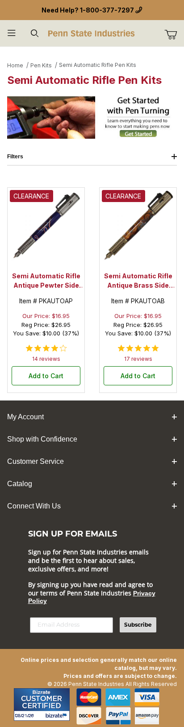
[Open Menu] (11, 33)
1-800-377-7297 (107, 10)
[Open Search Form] (34, 33)
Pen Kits (41, 65)
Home (15, 65)
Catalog (19, 483)
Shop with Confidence (42, 439)
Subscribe (138, 624)
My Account (25, 417)
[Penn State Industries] (92, 32)
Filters (15, 156)
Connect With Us (34, 506)
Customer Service (35, 461)
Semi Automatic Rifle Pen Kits (97, 65)
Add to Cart (46, 376)
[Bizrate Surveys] (57, 715)
